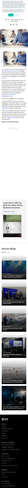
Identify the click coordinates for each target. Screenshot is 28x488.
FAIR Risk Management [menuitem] (8, 458)
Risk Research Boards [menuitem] (8, 444)
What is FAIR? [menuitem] (6, 456)
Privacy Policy (22, 7)
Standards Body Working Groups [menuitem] (11, 449)
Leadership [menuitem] (5, 431)
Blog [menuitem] (3, 474)
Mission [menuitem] (4, 426)
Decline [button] (17, 15)
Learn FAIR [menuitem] (5, 454)
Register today (9, 211)
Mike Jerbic (10, 117)
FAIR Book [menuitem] (4, 477)
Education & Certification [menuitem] (9, 465)
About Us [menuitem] (4, 424)
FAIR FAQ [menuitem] (4, 463)
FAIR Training (7, 274)
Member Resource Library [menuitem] (9, 472)
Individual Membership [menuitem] (8, 486)
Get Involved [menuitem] (5, 481)
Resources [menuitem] (4, 470)
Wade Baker (5, 108)
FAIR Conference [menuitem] (6, 483)
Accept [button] (11, 15)
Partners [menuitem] (4, 435)
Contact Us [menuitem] (5, 438)
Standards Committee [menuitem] (7, 447)
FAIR (4, 78)
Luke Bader (14, 21)
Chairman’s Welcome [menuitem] (7, 428)
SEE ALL (4, 252)
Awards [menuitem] (3, 433)
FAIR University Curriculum (10, 71)
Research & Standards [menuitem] (8, 442)
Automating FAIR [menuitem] (6, 461)
